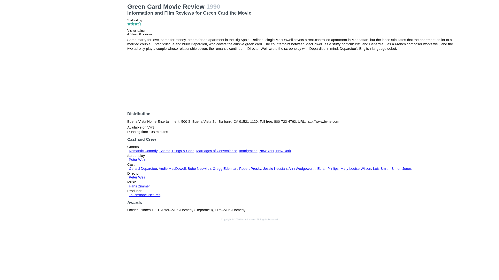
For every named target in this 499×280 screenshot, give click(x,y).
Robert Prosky (250, 169)
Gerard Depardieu (143, 169)
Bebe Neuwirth (199, 169)
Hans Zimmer (139, 186)
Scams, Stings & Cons (176, 151)
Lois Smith (381, 169)
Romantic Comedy (143, 151)
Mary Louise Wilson (356, 169)
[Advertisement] (85, 30)
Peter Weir (137, 160)
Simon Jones (401, 169)
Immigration (248, 151)
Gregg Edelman (225, 169)
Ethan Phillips (328, 169)
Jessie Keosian (275, 169)
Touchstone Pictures (144, 195)
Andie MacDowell (172, 169)
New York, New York (275, 151)
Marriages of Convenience (216, 151)
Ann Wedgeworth (301, 169)
